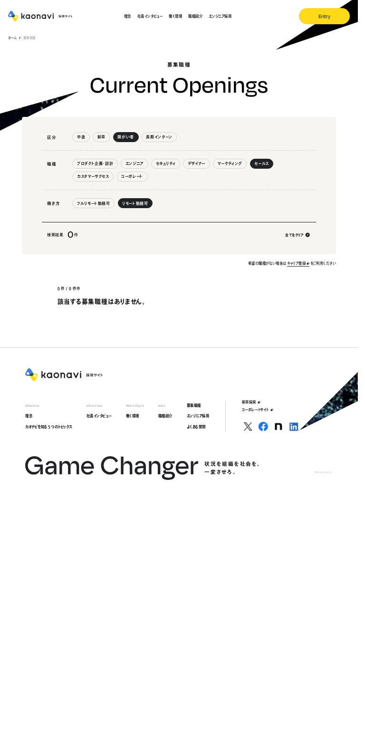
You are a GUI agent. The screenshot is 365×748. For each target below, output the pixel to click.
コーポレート (132, 176)
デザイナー (196, 163)
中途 (81, 137)
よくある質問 (196, 427)
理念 (28, 416)
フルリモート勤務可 (93, 203)
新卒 (101, 137)
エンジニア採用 (198, 416)
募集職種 (194, 405)
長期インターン (159, 137)
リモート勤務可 (135, 203)
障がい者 (125, 137)
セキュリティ (166, 163)
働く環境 (132, 416)
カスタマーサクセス (93, 176)
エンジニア (134, 163)
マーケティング (229, 163)
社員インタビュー (99, 416)
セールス (261, 163)
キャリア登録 (296, 263)
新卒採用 (249, 402)
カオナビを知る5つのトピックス (48, 427)
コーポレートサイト (255, 410)
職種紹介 (165, 416)
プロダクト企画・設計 (95, 163)
